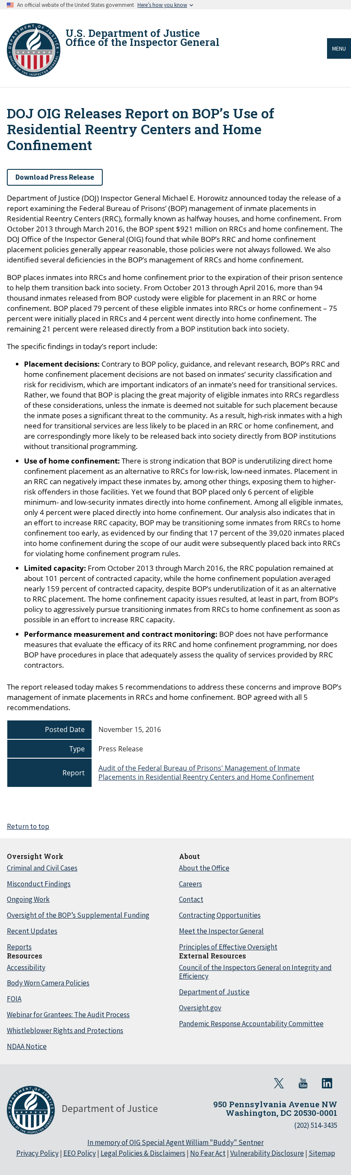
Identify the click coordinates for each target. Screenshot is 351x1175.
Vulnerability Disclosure (267, 1153)
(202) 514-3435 (315, 1125)
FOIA (14, 998)
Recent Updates (32, 931)
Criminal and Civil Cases (42, 868)
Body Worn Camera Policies (48, 983)
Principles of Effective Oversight (228, 947)
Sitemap (322, 1153)
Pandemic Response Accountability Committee (251, 1023)
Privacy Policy (37, 1153)
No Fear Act (208, 1153)
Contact (191, 899)
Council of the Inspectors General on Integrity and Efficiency (255, 972)
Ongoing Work (28, 899)
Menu (339, 48)
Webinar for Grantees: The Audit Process (68, 1014)
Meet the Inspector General (221, 931)
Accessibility (26, 967)
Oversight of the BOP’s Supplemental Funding (78, 915)
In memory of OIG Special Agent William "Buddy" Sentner (175, 1142)
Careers (190, 884)
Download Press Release (54, 177)
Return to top (28, 826)
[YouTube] (303, 1083)
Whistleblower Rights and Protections (65, 1030)
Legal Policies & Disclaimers (143, 1153)
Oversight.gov (200, 1007)
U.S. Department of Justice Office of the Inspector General (142, 37)
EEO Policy (79, 1153)
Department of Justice (214, 992)
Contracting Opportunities (220, 915)
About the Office (204, 868)
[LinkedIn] (327, 1083)
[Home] (33, 50)
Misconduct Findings (39, 884)
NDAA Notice (27, 1046)
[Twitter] (279, 1083)
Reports (19, 947)
